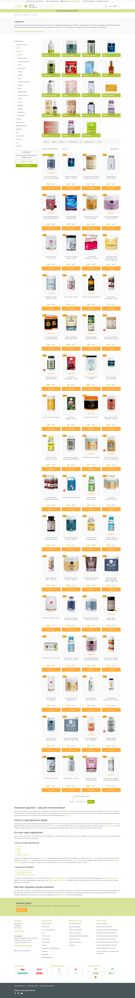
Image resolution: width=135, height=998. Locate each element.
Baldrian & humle (110, 826)
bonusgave (77, 1)
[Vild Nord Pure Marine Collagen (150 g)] (71, 684)
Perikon (20, 88)
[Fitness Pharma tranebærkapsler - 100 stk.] (111, 283)
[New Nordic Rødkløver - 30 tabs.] (71, 403)
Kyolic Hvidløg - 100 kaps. (71, 297)
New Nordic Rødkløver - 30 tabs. (71, 418)
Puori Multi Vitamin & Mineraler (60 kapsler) (51, 538)
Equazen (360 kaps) (101, 923)
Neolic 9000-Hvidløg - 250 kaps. (111, 618)
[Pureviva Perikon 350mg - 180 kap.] (111, 162)
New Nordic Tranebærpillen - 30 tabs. (71, 378)
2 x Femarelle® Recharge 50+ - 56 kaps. (91, 257)
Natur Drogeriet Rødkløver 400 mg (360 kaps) (111, 217)
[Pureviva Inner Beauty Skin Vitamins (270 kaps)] (71, 604)
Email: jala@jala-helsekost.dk (23, 946)
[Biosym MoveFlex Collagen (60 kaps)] (71, 203)
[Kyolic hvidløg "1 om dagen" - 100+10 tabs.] (51, 564)
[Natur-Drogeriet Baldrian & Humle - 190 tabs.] (71, 524)
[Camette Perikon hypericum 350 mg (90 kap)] (111, 684)
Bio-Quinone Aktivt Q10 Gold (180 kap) (107, 930)
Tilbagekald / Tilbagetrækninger (50, 948)
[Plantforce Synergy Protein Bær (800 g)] (91, 764)
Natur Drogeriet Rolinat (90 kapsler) (51, 739)
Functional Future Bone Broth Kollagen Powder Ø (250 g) (91, 177)
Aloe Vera (20, 54)
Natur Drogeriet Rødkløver (24, 870)
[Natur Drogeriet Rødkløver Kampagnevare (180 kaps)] (91, 644)
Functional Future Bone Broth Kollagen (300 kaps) (111, 337)
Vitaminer (18, 139)
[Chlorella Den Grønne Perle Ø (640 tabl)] (51, 363)
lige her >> (68, 815)
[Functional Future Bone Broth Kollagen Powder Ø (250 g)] (91, 162)
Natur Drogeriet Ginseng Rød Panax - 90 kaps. (111, 418)
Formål (18, 48)
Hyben (19, 78)
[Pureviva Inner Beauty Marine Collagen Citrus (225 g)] (91, 604)
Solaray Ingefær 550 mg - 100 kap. (91, 498)
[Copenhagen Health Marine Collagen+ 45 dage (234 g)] (71, 724)
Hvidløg (20, 75)
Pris (81, 142)
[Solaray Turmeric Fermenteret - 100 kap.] (51, 443)
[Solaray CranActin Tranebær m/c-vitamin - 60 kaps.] (71, 644)
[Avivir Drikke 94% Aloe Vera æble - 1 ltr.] (91, 684)
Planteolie (19, 129)
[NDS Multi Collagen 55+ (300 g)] (51, 604)
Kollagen (20, 85)
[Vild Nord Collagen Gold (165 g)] (91, 443)
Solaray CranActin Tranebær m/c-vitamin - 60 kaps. (71, 658)
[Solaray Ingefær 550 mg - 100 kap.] (91, 483)
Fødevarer (72, 945)
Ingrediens (19, 51)
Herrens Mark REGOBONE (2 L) (71, 497)
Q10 (17, 142)
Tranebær (20, 109)
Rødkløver (20, 105)
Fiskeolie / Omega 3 (21, 44)
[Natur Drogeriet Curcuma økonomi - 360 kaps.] (71, 564)
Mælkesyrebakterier (21, 125)
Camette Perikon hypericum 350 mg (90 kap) (111, 699)
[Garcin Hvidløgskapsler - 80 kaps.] (91, 363)
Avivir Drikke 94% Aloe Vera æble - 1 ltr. (91, 699)
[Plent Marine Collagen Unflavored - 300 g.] (51, 283)
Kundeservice (62, 895)
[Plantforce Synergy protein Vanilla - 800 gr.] (71, 323)
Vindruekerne (21, 112)
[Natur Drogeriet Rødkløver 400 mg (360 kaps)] (111, 203)
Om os (44, 933)
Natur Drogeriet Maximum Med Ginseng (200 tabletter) (71, 458)
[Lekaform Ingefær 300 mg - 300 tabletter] (91, 724)
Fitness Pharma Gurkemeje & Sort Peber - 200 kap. (111, 658)
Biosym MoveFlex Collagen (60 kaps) (71, 217)
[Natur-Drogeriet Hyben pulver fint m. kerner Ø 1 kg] (111, 443)
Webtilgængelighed (47, 957)
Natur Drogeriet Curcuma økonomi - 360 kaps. (71, 578)
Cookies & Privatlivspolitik (47, 986)
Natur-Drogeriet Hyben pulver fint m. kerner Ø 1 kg (111, 458)
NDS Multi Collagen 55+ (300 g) (51, 618)
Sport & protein (20, 136)
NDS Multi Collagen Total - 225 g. (51, 257)
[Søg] (106, 6)
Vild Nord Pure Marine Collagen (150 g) (71, 699)
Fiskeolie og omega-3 (75, 933)
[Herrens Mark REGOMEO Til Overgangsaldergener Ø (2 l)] (51, 203)
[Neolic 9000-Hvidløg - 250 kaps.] (111, 604)
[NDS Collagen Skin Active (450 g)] (51, 684)
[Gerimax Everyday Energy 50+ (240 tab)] (91, 323)
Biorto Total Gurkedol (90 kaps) (51, 417)
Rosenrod (20, 102)
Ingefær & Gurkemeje (24, 82)
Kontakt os (21, 910)
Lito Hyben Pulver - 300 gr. (91, 417)
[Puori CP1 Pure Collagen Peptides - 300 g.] (71, 243)
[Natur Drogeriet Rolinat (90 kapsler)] (51, 724)
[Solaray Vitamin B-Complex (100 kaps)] (91, 524)
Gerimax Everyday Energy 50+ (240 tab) (91, 337)
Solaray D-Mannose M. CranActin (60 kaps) (111, 538)
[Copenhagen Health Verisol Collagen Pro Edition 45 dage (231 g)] (111, 243)
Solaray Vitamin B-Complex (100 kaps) (91, 538)
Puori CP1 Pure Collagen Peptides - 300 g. (71, 257)
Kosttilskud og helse (75, 923)
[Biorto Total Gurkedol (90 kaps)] (51, 403)
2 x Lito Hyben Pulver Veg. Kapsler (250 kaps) (51, 337)
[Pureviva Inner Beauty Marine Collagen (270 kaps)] (51, 162)
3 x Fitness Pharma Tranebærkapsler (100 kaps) (51, 498)
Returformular (46, 939)
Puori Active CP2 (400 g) (51, 778)
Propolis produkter (23, 95)
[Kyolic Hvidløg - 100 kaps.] (71, 283)
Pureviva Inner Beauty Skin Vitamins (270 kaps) (71, 618)
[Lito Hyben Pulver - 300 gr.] (91, 403)
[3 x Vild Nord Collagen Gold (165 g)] (111, 483)
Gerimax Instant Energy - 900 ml (91, 297)
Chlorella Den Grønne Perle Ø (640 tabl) (51, 378)
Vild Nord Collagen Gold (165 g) (91, 457)
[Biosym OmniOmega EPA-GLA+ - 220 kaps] (71, 162)
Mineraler (18, 119)
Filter (47, 142)
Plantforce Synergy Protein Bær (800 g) (91, 779)
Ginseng (20, 71)
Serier (17, 132)
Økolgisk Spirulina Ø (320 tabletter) (111, 739)
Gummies (18, 146)
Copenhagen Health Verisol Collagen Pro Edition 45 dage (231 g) (111, 258)
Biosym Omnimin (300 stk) (104, 926)
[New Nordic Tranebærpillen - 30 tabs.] (71, 363)
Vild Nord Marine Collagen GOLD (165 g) (107, 942)
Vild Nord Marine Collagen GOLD (26, 875)
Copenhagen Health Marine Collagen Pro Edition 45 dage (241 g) (111, 579)
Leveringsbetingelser (32, 986)
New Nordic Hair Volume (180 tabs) (106, 933)
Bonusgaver (45, 954)
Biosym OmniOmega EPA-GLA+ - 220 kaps (71, 177)
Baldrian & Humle (22, 58)
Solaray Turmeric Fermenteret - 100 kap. (51, 458)
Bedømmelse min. (90, 142)
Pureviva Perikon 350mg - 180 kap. (111, 177)
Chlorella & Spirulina (23, 61)
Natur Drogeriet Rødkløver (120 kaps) (106, 945)
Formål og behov (72, 142)
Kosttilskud (18, 41)
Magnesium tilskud (74, 939)
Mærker (54, 142)
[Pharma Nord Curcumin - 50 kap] (51, 644)
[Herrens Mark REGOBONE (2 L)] (71, 483)
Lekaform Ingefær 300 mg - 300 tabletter (91, 739)
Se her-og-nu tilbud (26, 161)
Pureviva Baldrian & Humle (24, 872)
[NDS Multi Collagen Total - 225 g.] (51, 243)
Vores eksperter (46, 942)
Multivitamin (19, 122)
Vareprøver (45, 951)
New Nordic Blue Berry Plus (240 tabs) (107, 936)
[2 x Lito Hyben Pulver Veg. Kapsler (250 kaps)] (51, 323)
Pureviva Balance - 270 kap (71, 778)
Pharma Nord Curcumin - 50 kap (51, 658)
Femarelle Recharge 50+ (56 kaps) (105, 948)
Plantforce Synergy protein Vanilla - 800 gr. (71, 337)
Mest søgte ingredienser (37, 31)
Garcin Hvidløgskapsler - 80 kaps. (91, 378)
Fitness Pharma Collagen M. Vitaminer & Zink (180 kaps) (111, 779)
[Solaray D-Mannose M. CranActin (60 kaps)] (111, 524)
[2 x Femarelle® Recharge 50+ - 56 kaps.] (91, 243)
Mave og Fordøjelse (74, 926)
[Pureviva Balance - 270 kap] (71, 764)
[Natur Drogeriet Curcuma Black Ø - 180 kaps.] (91, 203)
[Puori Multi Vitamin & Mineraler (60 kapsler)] (51, 524)
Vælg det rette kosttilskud (21, 31)
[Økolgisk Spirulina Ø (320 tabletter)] (111, 724)
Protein (20, 98)
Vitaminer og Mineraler (75, 930)
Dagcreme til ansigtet (75, 942)
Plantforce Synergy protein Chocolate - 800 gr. (91, 578)
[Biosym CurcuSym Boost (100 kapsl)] (111, 363)
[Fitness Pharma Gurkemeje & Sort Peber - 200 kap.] (111, 644)
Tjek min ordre (46, 936)
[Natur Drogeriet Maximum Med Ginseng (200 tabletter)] (71, 443)
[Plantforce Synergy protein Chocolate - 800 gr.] (91, 564)
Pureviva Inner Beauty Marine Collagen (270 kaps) (51, 177)
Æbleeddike (21, 115)
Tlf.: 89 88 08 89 (19, 931)
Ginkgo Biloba (22, 68)
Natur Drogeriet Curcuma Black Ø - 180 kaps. (91, 217)
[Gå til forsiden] (30, 6)
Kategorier (62, 142)
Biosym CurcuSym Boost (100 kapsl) (111, 378)
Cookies (44, 945)
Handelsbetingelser (19, 986)
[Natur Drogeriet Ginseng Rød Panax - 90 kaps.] (111, 403)
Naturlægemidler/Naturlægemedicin (79, 936)
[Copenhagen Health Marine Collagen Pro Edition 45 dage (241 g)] (111, 564)
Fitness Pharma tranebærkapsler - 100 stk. (111, 297)
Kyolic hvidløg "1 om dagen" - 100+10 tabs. (51, 578)
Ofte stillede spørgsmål (48, 930)
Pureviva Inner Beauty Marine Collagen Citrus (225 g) (91, 618)
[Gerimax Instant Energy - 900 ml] (91, 283)
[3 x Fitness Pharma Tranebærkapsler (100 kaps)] (51, 483)
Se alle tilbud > (26, 165)
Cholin (19, 65)
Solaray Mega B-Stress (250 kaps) (105, 939)
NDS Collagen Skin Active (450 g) (51, 699)
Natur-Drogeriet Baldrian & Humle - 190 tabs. (71, 538)
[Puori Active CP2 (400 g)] (51, 764)
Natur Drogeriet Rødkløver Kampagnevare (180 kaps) (91, 658)
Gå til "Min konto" (46, 923)
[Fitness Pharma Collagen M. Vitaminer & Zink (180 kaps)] (111, 764)
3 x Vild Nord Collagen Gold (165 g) (111, 498)
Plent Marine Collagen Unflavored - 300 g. (51, 297)
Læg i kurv (51, 188)
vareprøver (69, 1)
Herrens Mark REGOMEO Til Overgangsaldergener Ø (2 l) (51, 217)
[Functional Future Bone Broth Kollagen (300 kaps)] (111, 323)
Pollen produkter (22, 92)
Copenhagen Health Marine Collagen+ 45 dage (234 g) (71, 739)
